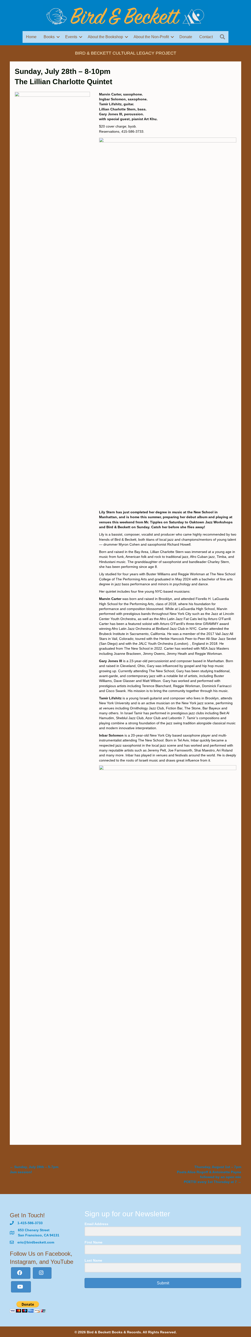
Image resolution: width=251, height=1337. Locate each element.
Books (49, 37)
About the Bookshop (105, 37)
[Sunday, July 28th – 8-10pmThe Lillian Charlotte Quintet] (52, 275)
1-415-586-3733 (30, 1223)
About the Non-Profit (151, 37)
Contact (206, 37)
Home (31, 37)
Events (71, 37)
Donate (185, 37)
